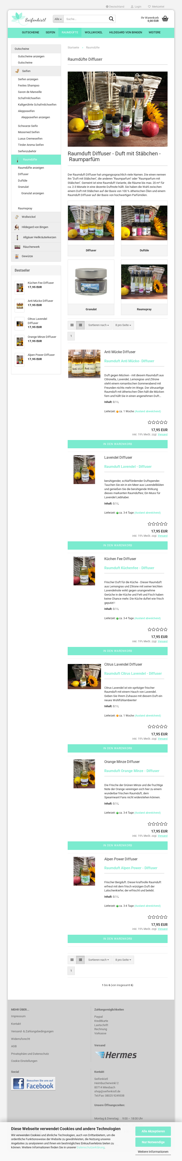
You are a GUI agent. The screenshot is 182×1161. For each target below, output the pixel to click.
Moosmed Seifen (29, 132)
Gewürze (27, 256)
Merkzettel (157, 6)
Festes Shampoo (28, 85)
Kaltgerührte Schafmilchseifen (37, 104)
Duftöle (22, 180)
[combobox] (98, 325)
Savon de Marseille (30, 92)
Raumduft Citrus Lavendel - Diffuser (133, 673)
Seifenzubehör (27, 151)
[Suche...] (111, 19)
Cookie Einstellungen (24, 1061)
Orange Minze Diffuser (122, 762)
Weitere (154, 32)
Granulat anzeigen (32, 193)
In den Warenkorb (117, 444)
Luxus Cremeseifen (30, 138)
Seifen (50, 32)
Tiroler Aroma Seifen (31, 144)
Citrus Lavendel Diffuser (123, 664)
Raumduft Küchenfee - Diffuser (129, 568)
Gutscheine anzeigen (31, 56)
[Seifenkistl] (28, 19)
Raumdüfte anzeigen (31, 167)
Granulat (23, 186)
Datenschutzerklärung (91, 1147)
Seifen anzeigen (28, 79)
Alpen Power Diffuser (120, 859)
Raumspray (25, 208)
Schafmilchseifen (29, 98)
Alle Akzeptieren (153, 1131)
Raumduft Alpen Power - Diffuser (130, 868)
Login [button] (137, 6)
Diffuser (23, 174)
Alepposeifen (26, 111)
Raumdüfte (70, 32)
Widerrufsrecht (20, 1039)
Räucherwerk (31, 246)
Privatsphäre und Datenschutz (30, 1053)
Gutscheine (30, 32)
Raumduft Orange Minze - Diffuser (131, 771)
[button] (115, 6)
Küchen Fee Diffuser (120, 559)
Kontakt (16, 1023)
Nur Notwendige (153, 1142)
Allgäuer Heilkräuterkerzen (39, 237)
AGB (14, 1046)
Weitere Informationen (153, 1151)
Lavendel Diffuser (118, 457)
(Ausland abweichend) (148, 411)
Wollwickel (94, 32)
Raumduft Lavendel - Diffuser (128, 466)
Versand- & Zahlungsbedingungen (32, 1031)
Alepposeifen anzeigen (35, 117)
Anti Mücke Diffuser (119, 352)
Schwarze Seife (28, 126)
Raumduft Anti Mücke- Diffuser (129, 361)
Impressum (18, 1016)
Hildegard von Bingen (125, 32)
